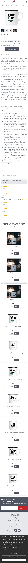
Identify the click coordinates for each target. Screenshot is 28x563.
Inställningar (14, 553)
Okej (14, 560)
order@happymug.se (16, 524)
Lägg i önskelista (6, 163)
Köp (16, 253)
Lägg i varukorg (12, 49)
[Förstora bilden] (14, 17)
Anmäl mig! (22, 508)
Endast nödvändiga (14, 556)
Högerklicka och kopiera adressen (9, 175)
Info (12, 253)
